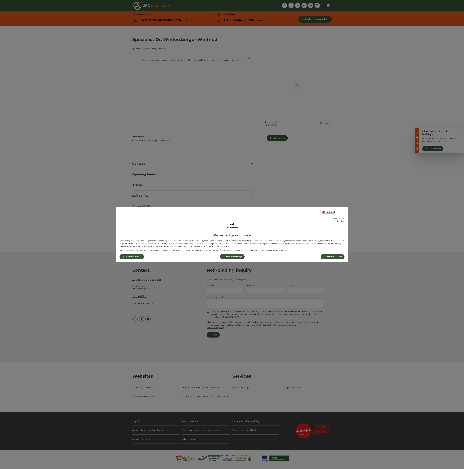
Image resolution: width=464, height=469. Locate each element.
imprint (340, 221)
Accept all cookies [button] (334, 256)
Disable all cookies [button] (133, 256)
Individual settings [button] (234, 256)
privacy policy (338, 218)
